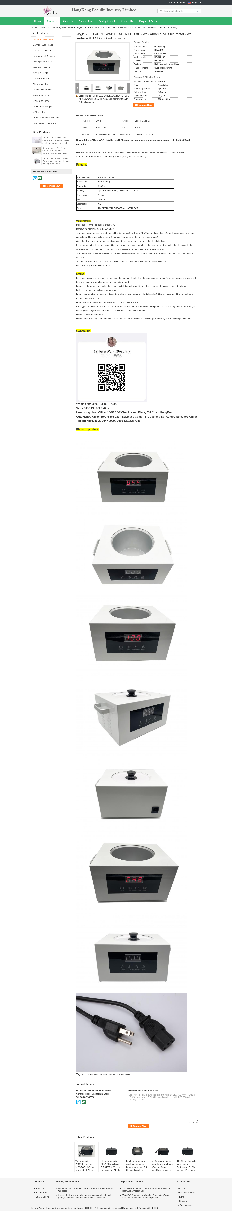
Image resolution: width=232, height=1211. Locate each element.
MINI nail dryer (39, 112)
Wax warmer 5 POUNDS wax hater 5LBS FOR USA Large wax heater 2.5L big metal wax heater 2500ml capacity (85, 1169)
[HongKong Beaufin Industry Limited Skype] (78, 1102)
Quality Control (107, 21)
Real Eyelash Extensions (44, 123)
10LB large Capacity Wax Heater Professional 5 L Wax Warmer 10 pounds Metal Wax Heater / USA (187, 1169)
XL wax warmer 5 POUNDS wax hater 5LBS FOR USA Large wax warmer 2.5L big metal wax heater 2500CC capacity (111, 1169)
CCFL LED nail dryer (42, 106)
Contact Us (127, 21)
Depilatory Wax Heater (62, 27)
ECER (155, 1208)
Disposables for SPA (42, 90)
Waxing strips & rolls (42, 62)
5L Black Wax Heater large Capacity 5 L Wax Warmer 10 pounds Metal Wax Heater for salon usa (162, 1167)
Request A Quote (148, 21)
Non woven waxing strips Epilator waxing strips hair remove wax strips (85, 1189)
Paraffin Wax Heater (42, 50)
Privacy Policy (37, 1208)
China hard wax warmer (57, 1208)
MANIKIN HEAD (40, 73)
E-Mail (182, 1197)
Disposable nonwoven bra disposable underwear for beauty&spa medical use (146, 1189)
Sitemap (183, 1201)
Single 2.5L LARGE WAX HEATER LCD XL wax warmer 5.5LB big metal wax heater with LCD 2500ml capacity (104, 99)
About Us (68, 21)
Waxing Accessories (42, 67)
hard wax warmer (108, 1074)
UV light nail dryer (41, 101)
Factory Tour (86, 21)
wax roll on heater (90, 1074)
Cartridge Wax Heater (43, 45)
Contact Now (145, 105)
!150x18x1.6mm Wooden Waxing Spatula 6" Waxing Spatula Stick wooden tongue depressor (146, 1196)
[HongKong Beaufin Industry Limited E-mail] (84, 1102)
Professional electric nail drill (46, 118)
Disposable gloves (41, 84)
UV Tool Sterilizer (41, 78)
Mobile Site (186, 1205)
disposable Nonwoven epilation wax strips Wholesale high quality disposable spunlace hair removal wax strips (85, 1196)
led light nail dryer (41, 95)
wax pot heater (124, 1074)
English (195, 2)
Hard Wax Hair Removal (44, 56)
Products (52, 21)
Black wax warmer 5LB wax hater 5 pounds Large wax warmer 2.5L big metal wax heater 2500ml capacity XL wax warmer (137, 1169)
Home (37, 21)
